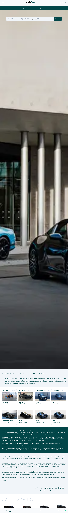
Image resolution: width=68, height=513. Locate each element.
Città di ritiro (10, 18)
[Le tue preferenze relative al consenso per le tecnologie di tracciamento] (65, 510)
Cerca (57, 19)
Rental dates (37, 18)
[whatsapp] (60, 3)
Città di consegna (25, 18)
